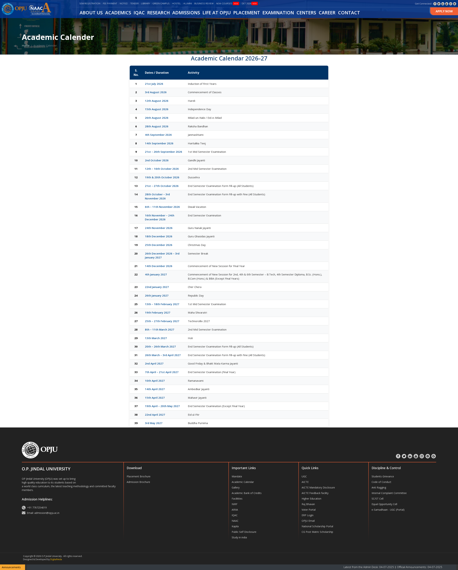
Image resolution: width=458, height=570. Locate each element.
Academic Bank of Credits (247, 493)
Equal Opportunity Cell (384, 504)
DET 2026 (249, 3)
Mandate (237, 476)
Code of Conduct (381, 482)
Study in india (239, 537)
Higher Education (311, 498)
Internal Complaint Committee (389, 493)
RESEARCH (158, 12)
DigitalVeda (56, 559)
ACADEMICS (118, 12)
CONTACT (349, 12)
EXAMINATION (278, 12)
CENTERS (306, 12)
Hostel (176, 3)
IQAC (139, 12)
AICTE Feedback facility (315, 493)
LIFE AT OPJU (217, 12)
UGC (304, 476)
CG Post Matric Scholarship (317, 532)
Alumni (187, 3)
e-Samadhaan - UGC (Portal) (388, 509)
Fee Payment (110, 3)
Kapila (235, 526)
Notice (124, 3)
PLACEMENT (246, 12)
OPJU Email (308, 520)
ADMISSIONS (186, 12)
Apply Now (444, 11)
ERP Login (307, 515)
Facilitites (237, 498)
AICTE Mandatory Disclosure (318, 487)
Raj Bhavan (308, 504)
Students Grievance (383, 476)
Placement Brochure (138, 476)
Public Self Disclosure (244, 532)
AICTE (305, 482)
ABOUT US (91, 12)
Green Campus (161, 3)
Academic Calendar (243, 482)
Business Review (204, 3)
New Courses (227, 3)
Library (145, 3)
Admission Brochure (138, 482)
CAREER (327, 12)
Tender (134, 3)
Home (26, 45)
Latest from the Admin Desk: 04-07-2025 (341, 567)
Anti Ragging (379, 487)
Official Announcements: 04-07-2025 (392, 567)
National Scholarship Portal (317, 526)
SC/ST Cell (377, 498)
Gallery (236, 487)
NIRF (234, 504)
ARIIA (235, 509)
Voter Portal (309, 509)
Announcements (11, 567)
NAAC (235, 520)
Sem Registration (89, 3)
